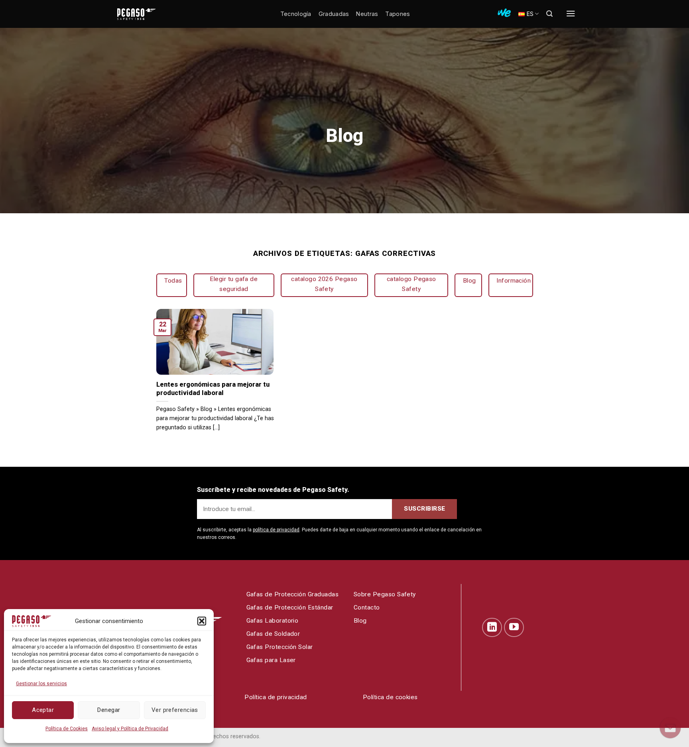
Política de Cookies (66, 728)
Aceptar (43, 710)
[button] (202, 621)
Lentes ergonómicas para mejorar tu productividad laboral (213, 389)
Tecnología (295, 13)
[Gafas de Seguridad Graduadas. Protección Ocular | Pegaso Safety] (149, 14)
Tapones (397, 13)
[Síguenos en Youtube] (514, 627)
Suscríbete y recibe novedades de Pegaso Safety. (273, 489)
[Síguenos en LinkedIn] (492, 627)
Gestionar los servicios (41, 683)
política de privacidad (276, 530)
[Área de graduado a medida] (504, 13)
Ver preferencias (175, 710)
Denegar (108, 710)
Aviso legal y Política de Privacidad (130, 728)
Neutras (367, 13)
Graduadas (334, 13)
